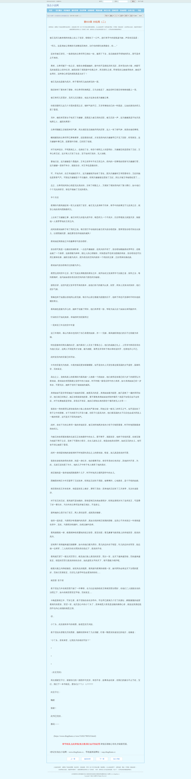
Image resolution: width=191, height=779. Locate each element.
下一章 (102, 759)
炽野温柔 (107, 27)
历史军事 (83, 10)
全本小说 (131, 10)
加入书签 (116, 759)
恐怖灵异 (115, 10)
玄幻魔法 (59, 10)
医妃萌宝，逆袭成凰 (71, 27)
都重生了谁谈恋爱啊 (60, 27)
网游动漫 (99, 10)
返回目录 (87, 759)
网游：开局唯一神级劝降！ (117, 27)
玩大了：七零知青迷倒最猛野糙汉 (112, 29)
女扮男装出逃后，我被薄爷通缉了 (133, 27)
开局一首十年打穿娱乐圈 (83, 27)
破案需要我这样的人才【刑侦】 (78, 29)
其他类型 (123, 10)
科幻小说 (107, 10)
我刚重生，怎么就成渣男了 (97, 27)
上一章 (73, 759)
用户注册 (140, 1)
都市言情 (75, 10)
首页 (50, 10)
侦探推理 (91, 10)
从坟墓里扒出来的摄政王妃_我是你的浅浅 (83, 774)
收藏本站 (59, 1)
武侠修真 (67, 10)
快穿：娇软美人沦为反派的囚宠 (95, 29)
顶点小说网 (50, 15)
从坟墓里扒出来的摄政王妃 (62, 15)
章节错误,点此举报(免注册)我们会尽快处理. (81, 744)
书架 (139, 10)
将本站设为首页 (51, 1)
